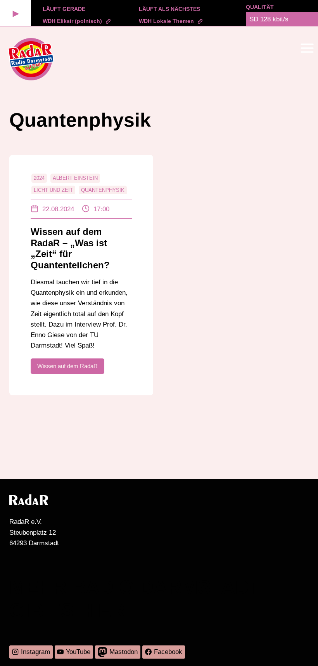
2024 (39, 178)
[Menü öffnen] (307, 48)
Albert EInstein (75, 178)
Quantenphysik (102, 190)
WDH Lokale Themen (166, 21)
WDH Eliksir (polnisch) (72, 21)
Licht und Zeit (53, 190)
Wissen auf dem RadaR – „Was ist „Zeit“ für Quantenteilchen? (70, 248)
